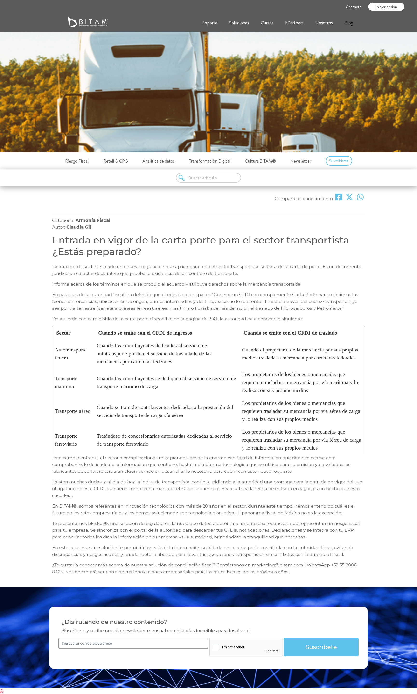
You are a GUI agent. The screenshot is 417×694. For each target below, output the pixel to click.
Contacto (353, 6)
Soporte (209, 23)
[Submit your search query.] (182, 177)
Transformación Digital (209, 161)
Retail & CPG (115, 161)
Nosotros (324, 23)
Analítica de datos (158, 161)
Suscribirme (339, 161)
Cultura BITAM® (260, 161)
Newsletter (300, 161)
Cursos (267, 23)
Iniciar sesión (386, 6)
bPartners (294, 23)
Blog (349, 23)
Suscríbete (321, 647)
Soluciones (239, 23)
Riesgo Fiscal (77, 161)
